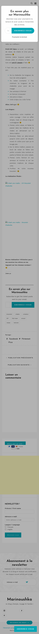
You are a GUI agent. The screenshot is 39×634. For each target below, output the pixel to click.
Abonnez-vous (23, 31)
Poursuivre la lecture (19, 37)
